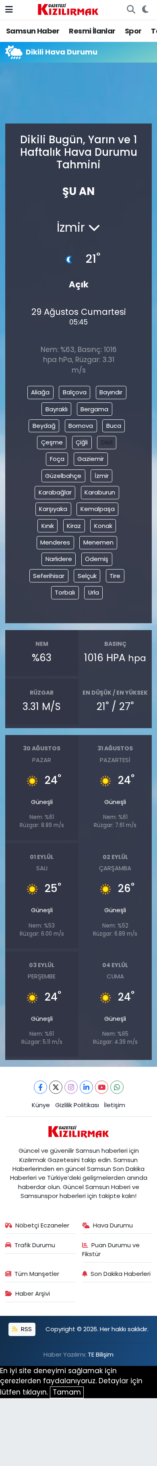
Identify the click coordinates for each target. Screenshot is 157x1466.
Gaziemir (90, 458)
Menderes (55, 542)
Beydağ (44, 425)
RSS (25, 1329)
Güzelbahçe (63, 475)
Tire (114, 576)
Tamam (67, 1392)
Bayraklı (56, 409)
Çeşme (52, 442)
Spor (133, 31)
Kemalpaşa (98, 509)
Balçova (75, 392)
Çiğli (82, 442)
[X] (55, 1087)
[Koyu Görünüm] (145, 9)
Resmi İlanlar (92, 31)
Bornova (80, 425)
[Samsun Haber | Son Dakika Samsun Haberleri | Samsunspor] (68, 9)
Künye (41, 1105)
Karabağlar (55, 492)
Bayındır (110, 392)
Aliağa (40, 392)
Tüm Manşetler (36, 1273)
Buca (113, 425)
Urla (93, 592)
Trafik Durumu (34, 1245)
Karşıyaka (53, 509)
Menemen (98, 542)
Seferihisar (48, 576)
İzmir (102, 475)
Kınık (47, 525)
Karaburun (100, 492)
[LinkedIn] (86, 1087)
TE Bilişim (101, 1354)
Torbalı (65, 592)
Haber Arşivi (32, 1293)
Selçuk (87, 576)
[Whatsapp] (117, 1087)
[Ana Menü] (9, 9)
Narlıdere (58, 559)
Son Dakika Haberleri (121, 1273)
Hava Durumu (113, 1225)
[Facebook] (40, 1087)
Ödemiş (96, 559)
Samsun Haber (33, 31)
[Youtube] (101, 1087)
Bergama (94, 409)
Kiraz (74, 525)
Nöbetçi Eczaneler (42, 1225)
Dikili (107, 442)
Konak (103, 525)
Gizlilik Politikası (77, 1105)
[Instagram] (71, 1087)
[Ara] (130, 9)
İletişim (114, 1105)
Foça (57, 458)
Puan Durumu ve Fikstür (111, 1249)
